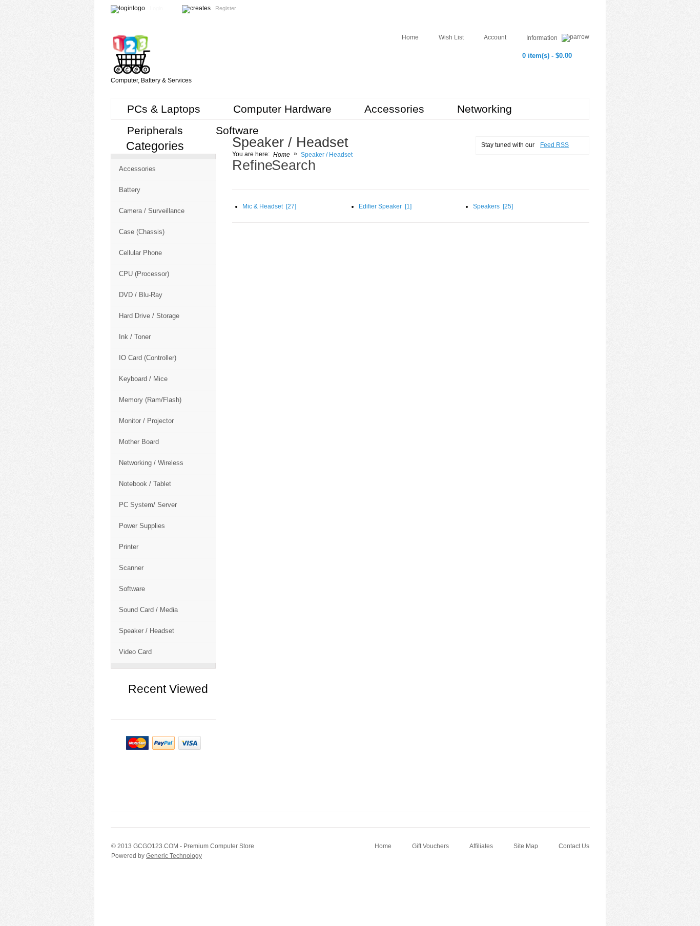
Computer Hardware (282, 109)
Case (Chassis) (141, 232)
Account (495, 37)
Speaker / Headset (146, 631)
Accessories (394, 109)
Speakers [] (493, 206)
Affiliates (481, 846)
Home (410, 37)
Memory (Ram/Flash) (150, 400)
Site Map (525, 846)
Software (237, 130)
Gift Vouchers (430, 846)
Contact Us (574, 846)
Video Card (135, 652)
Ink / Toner (135, 337)
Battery (129, 190)
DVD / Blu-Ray (140, 295)
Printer (128, 547)
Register (225, 8)
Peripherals (155, 130)
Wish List (451, 37)
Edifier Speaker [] (385, 206)
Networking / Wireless (151, 463)
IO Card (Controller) (147, 358)
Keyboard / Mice (143, 379)
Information (542, 37)
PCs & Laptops (163, 109)
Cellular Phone (140, 253)
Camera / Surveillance (151, 211)
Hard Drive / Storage (149, 316)
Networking (484, 109)
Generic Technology (174, 855)
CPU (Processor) (144, 274)
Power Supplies (142, 526)
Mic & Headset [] (269, 206)
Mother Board (139, 442)
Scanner (131, 568)
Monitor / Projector (146, 421)
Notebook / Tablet (145, 484)
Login (156, 8)
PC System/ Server (148, 505)
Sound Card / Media (148, 610)
